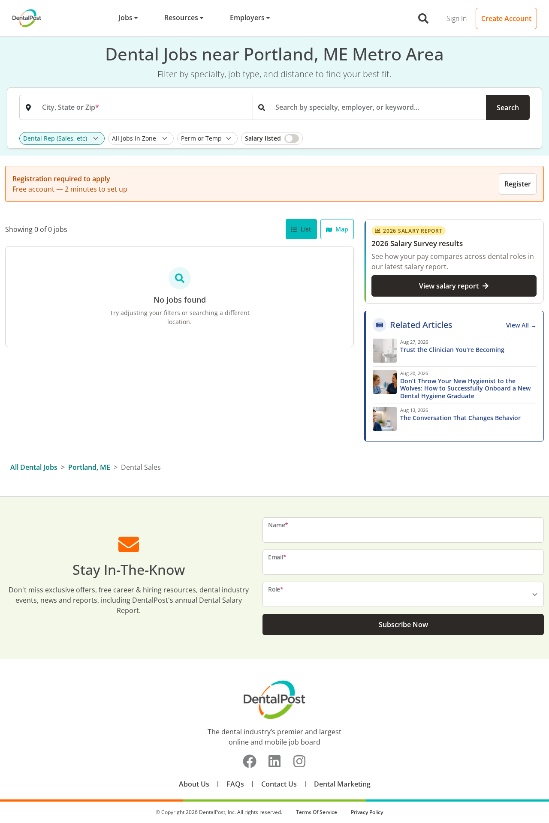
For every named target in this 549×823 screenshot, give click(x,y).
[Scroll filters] (527, 138)
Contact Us (279, 784)
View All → (521, 325)
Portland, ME (89, 467)
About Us (194, 784)
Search (508, 107)
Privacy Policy (367, 812)
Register (517, 184)
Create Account (506, 18)
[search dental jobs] (423, 18)
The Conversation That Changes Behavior (460, 418)
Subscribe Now (403, 624)
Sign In (456, 18)
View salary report (449, 286)
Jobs (125, 17)
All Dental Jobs (33, 467)
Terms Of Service (316, 812)
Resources (181, 17)
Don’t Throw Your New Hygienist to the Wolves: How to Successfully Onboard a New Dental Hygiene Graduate (465, 388)
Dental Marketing (342, 784)
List (305, 229)
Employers (247, 17)
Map (341, 229)
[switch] (272, 138)
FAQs (235, 784)
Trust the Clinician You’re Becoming (453, 350)
